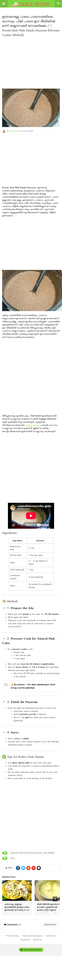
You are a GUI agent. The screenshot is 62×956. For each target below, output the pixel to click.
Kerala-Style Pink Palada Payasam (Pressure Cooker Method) (32, 853)
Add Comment (50, 925)
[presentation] (55, 899)
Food (12, 858)
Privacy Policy (12, 936)
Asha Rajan (14, 131)
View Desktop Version (32, 950)
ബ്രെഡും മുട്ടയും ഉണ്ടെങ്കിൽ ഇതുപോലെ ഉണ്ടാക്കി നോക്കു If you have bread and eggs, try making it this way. (16, 910)
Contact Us (51, 936)
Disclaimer (25, 940)
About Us (37, 940)
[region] (31, 157)
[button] (3, 3)
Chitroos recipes (32, 425)
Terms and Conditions (32, 936)
